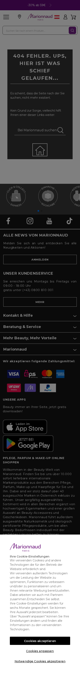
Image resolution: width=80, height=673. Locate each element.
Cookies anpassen (40, 651)
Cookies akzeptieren (40, 641)
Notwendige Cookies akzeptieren (40, 661)
